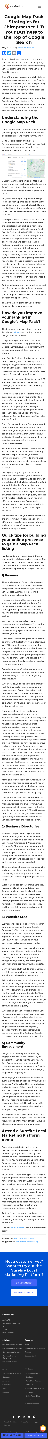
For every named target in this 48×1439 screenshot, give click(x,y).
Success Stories (31, 1356)
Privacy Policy (25, 1422)
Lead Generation (32, 1400)
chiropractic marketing (27, 1242)
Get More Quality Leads (11, 1352)
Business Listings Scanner (35, 1348)
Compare (6, 1377)
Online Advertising (32, 1396)
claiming (16, 332)
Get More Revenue (9, 1362)
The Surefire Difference (11, 1373)
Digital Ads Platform (33, 1381)
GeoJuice (29, 1377)
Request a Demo (35, 1436)
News (4, 1388)
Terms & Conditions (10, 1422)
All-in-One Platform (33, 1373)
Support (36, 1422)
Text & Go (29, 1385)
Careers (5, 1392)
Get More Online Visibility (12, 1348)
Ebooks (28, 1352)
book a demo (17, 1228)
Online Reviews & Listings (35, 1388)
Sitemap (7, 1425)
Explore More (23, 1283)
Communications (32, 1404)
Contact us (6, 1385)
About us (5, 1381)
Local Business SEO (24, 1238)
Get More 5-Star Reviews (12, 1344)
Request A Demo (22, 1292)
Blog (27, 1344)
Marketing (29, 1392)
